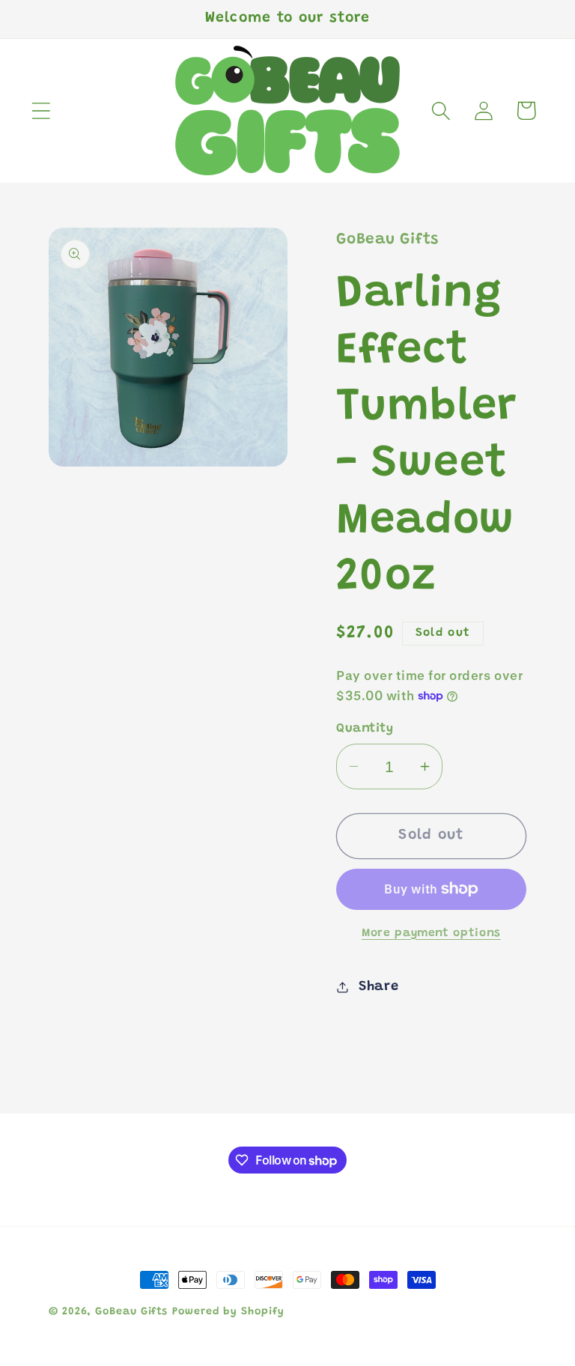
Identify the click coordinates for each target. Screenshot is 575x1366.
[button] (40, 110)
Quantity (364, 729)
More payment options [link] (431, 933)
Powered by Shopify (228, 1312)
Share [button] (379, 987)
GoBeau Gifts (131, 1312)
